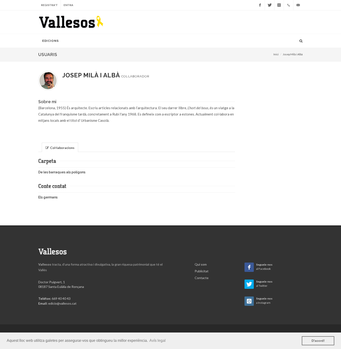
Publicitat (202, 271)
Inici (276, 54)
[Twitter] (269, 5)
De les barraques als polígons (61, 172)
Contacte (202, 278)
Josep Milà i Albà (293, 54)
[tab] (60, 147)
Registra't (49, 5)
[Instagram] (279, 5)
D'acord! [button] (318, 340)
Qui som (201, 264)
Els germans (48, 197)
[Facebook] (260, 5)
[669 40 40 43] (288, 5)
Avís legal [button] (157, 340)
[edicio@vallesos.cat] (298, 5)
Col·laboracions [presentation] (61, 148)
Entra (68, 5)
